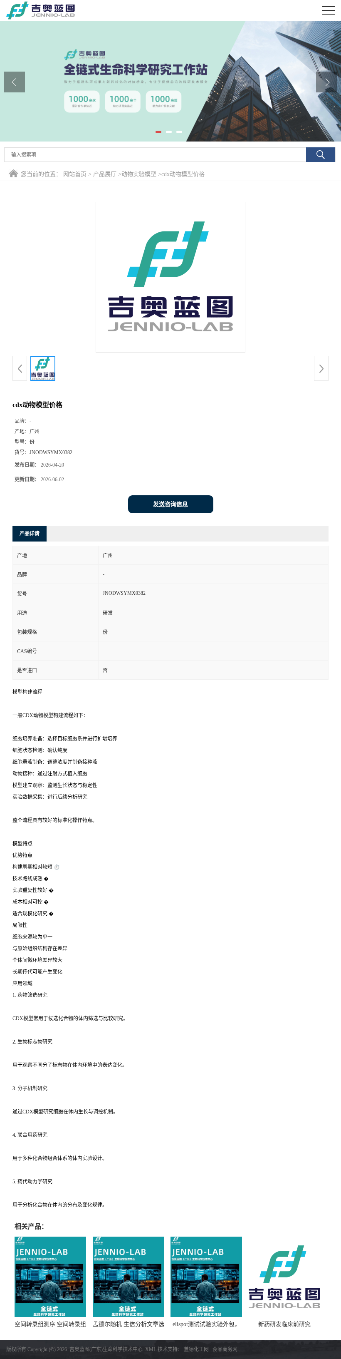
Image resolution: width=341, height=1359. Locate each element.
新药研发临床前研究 (284, 1324)
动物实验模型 (138, 174)
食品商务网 (225, 1349)
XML (150, 1349)
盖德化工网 (196, 1349)
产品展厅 (104, 174)
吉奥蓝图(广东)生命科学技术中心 (106, 1349)
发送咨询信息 (170, 504)
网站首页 (74, 174)
